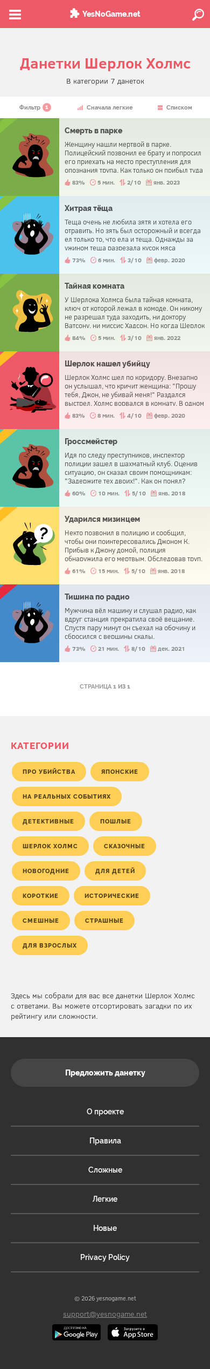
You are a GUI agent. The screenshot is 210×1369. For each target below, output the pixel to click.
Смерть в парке (105, 157)
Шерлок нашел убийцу (105, 390)
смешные (41, 920)
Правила (105, 1140)
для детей (115, 871)
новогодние (46, 871)
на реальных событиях (67, 796)
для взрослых (50, 945)
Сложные (105, 1170)
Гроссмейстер (105, 468)
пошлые (115, 821)
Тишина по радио (105, 623)
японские (119, 771)
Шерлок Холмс (50, 846)
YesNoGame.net (111, 14)
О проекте (105, 1111)
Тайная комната (105, 312)
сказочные (124, 846)
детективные (48, 821)
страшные (104, 920)
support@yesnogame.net (105, 1314)
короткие (41, 896)
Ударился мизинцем (105, 545)
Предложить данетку (105, 1072)
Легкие (105, 1199)
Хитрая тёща (105, 235)
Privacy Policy (105, 1257)
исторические (112, 896)
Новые (105, 1228)
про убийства (49, 771)
